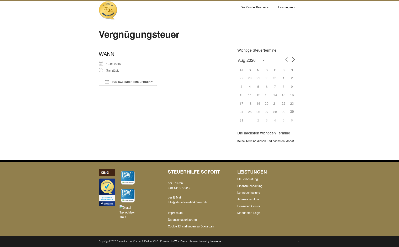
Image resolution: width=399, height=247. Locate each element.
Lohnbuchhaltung (248, 192)
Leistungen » (286, 7)
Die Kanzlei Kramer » (254, 7)
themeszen (216, 241)
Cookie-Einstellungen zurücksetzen (191, 226)
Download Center (248, 206)
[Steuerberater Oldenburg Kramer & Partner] (108, 18)
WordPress (180, 241)
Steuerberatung (247, 179)
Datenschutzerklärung (182, 219)
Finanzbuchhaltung (249, 186)
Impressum (175, 213)
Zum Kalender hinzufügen (131, 82)
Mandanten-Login (249, 213)
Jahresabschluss (248, 199)
